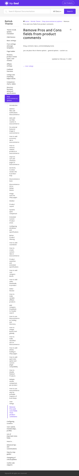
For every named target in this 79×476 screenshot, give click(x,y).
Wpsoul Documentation (17, 3)
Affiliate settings (9, 65)
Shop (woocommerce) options (12, 98)
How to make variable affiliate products (12, 298)
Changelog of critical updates (12, 458)
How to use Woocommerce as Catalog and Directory (14, 320)
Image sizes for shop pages (13, 195)
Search (70, 11)
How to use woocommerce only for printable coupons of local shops (14, 393)
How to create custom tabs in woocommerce (14, 252)
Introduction (13, 105)
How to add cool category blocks (13, 273)
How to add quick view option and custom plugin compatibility (13, 362)
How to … (10, 441)
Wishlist (11, 201)
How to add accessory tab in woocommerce (14, 139)
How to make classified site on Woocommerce (14, 340)
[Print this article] (70, 29)
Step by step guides (11, 453)
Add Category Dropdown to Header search (12, 309)
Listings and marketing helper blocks (11, 76)
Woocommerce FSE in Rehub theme (14, 187)
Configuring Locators (10, 422)
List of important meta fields (12, 436)
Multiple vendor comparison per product (13, 382)
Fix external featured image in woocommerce (14, 130)
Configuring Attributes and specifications (13, 229)
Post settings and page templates (11, 46)
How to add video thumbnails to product (13, 282)
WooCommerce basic (14, 180)
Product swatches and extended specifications (13, 263)
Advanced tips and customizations (12, 447)
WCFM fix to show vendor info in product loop (13, 171)
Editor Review (11, 290)
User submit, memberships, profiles (11, 429)
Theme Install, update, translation (11, 32)
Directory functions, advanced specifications (11, 90)
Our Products (68, 3)
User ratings (11, 402)
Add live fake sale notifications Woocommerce (14, 111)
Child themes (11, 37)
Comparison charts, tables (11, 83)
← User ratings (28, 66)
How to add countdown (13, 244)
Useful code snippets (11, 464)
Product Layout (12, 205)
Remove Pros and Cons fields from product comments (13, 411)
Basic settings (11, 40)
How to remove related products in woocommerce (14, 149)
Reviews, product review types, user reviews (12, 57)
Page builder (11, 51)
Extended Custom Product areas (12, 220)
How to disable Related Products (12, 373)
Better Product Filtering (12, 237)
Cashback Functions (10, 70)
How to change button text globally (13, 330)
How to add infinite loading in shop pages (13, 351)
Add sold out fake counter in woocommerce (14, 121)
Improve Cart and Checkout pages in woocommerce (14, 160)
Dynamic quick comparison (13, 211)
